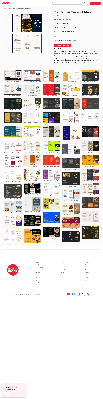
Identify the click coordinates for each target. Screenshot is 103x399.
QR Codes (37, 277)
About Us (87, 264)
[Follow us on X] (83, 294)
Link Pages (38, 280)
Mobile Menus (39, 275)
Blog (62, 267)
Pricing (33, 3)
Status (86, 280)
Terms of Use (88, 275)
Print (62, 262)
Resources (40, 3)
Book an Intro (94, 3)
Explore (63, 272)
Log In (86, 3)
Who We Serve (24, 3)
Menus (6, 8)
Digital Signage (39, 267)
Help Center (64, 270)
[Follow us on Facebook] (73, 294)
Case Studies (64, 264)
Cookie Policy (10, 389)
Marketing (37, 272)
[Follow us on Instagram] (78, 294)
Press (86, 267)
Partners (87, 270)
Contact (87, 272)
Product (15, 3)
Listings (37, 270)
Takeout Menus (13, 8)
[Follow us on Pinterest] (88, 294)
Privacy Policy (88, 277)
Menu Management (40, 264)
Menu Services (39, 282)
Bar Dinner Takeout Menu (24, 8)
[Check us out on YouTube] (68, 294)
